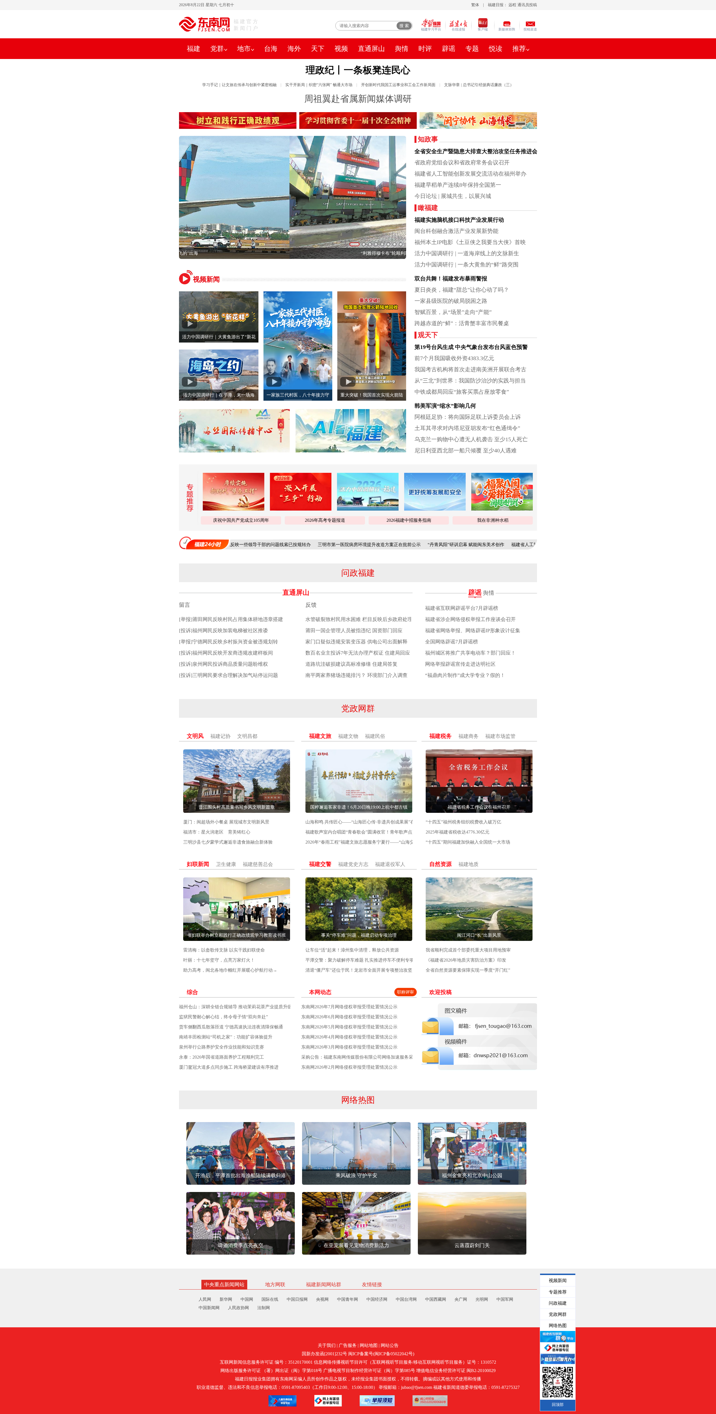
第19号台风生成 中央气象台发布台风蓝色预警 (471, 347)
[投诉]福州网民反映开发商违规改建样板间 (226, 653)
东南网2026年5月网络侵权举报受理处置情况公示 (349, 1026)
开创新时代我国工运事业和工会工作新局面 (398, 85)
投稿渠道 (530, 29)
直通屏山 (371, 48)
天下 (317, 48)
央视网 (322, 1299)
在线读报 (458, 29)
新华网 (226, 1299)
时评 (425, 48)
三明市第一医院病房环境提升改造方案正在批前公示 (291, 544)
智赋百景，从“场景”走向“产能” (453, 312)
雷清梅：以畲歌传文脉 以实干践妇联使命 (224, 950)
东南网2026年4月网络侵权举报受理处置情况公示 (349, 1037)
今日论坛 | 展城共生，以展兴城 (452, 196)
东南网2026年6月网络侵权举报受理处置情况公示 (349, 1016)
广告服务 (348, 1345)
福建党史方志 (353, 864)
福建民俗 (375, 736)
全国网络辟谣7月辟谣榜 (451, 642)
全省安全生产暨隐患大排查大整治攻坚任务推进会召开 (481, 151)
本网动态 (320, 992)
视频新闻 (206, 279)
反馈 (311, 605)
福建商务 (468, 736)
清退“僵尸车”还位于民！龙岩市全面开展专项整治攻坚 (358, 970)
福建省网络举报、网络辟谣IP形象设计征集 (472, 630)
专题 (472, 48)
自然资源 (440, 864)
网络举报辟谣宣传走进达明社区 (460, 664)
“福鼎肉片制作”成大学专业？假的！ (465, 675)
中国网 (247, 1299)
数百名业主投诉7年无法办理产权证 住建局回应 (357, 653)
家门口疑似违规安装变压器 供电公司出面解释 (356, 642)
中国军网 (504, 1299)
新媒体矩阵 (506, 29)
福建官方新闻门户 (246, 25)
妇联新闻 (198, 864)
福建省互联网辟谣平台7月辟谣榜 (461, 608)
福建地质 (468, 864)
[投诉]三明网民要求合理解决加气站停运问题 (228, 675)
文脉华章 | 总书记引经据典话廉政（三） (479, 85)
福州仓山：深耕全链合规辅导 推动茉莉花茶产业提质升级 (235, 1006)
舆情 (401, 48)
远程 (512, 5)
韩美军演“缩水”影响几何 (445, 406)
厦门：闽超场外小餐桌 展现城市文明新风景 (226, 822)
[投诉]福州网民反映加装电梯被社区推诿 (223, 630)
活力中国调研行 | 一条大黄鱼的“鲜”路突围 (466, 264)
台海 (270, 48)
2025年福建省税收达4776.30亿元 (457, 832)
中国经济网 (376, 1299)
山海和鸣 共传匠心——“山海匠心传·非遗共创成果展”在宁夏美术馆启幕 (375, 822)
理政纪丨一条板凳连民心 (358, 70)
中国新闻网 (209, 1308)
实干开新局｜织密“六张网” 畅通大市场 (318, 85)
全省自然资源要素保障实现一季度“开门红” (468, 970)
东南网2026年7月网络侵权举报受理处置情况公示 (349, 1006)
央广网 (460, 1299)
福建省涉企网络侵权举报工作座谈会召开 (470, 619)
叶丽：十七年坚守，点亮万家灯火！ (219, 960)
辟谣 (448, 48)
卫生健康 (226, 864)
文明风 (195, 736)
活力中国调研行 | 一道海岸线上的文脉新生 (466, 253)
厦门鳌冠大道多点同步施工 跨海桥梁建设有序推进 (229, 1067)
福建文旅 (320, 736)
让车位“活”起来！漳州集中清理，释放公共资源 (352, 950)
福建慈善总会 (258, 864)
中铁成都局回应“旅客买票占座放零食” (461, 392)
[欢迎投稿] (479, 1036)
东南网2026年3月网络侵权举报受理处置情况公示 (349, 1047)
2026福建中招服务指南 (409, 520)
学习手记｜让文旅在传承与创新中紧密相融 (239, 85)
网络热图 (358, 1099)
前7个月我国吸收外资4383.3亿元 (454, 358)
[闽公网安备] (430, 1401)
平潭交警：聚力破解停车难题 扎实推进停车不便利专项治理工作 (368, 960)
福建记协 (220, 736)
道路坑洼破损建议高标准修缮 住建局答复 (351, 664)
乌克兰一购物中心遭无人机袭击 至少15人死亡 (471, 439)
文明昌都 (247, 736)
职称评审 (405, 992)
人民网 (205, 1299)
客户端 (483, 29)
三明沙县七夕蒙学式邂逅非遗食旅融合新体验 (228, 842)
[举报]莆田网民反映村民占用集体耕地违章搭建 (231, 619)
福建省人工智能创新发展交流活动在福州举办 (470, 174)
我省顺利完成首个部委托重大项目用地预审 (468, 950)
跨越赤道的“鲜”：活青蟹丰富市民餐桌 (461, 323)
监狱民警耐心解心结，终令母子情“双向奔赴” (223, 1016)
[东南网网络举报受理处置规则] (377, 1401)
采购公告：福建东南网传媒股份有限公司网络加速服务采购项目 (364, 1057)
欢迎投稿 (440, 992)
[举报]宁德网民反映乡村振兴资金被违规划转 (228, 642)
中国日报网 (297, 1299)
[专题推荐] (188, 497)
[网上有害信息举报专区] (328, 1401)
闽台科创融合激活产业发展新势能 (456, 231)
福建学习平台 (431, 29)
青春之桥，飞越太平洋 (292, 253)
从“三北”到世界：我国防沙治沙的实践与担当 (470, 380)
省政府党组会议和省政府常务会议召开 (462, 162)
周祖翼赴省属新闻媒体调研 (358, 99)
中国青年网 (347, 1299)
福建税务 (440, 736)
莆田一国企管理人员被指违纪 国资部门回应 (353, 630)
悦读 (495, 48)
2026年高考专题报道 (325, 520)
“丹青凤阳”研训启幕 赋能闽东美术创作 (388, 544)
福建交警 (320, 864)
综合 (192, 992)
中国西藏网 (435, 1299)
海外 (294, 48)
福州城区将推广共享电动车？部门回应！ (470, 653)
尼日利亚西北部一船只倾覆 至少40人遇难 (465, 450)
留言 (184, 605)
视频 (341, 48)
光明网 (481, 1299)
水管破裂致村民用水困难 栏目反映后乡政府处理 (359, 619)
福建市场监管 (500, 736)
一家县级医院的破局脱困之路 (450, 301)
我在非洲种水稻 (492, 520)
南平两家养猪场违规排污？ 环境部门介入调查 (356, 675)
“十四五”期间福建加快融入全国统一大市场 (468, 842)
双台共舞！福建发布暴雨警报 (450, 278)
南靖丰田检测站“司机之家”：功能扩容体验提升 (225, 1037)
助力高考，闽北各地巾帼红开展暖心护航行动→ (230, 970)
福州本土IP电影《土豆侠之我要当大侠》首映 (470, 242)
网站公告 (390, 1345)
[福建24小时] (204, 542)
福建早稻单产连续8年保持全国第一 (457, 185)
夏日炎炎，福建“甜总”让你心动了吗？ (461, 290)
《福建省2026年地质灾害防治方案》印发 (466, 960)
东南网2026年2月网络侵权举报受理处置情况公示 (349, 1067)
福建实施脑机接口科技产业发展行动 (459, 220)
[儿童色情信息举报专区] (282, 1401)
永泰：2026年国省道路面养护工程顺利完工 (221, 1057)
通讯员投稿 (527, 5)
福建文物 (348, 736)
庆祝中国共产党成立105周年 (241, 520)
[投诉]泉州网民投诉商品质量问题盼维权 (223, 664)
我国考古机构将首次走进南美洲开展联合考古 (470, 369)
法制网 (263, 1308)
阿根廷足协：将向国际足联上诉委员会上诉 (467, 417)
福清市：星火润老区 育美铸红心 (216, 832)
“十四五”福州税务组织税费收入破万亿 (463, 822)
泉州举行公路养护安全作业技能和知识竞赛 (221, 1047)
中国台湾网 (406, 1299)
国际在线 (270, 1299)
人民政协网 (238, 1308)
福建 (193, 48)
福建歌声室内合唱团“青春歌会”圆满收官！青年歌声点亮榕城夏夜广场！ (376, 832)
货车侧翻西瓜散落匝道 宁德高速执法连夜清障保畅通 (231, 1026)
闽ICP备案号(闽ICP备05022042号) (381, 1353)
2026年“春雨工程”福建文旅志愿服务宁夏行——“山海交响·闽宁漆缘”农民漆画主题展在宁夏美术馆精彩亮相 (410, 842)
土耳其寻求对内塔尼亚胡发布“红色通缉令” (467, 428)
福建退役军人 (390, 864)
